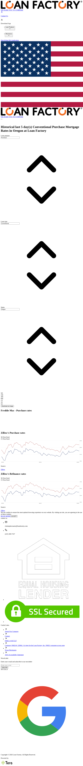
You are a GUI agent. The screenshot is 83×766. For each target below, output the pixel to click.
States (3, 307)
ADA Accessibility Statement (14, 655)
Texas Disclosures (10, 650)
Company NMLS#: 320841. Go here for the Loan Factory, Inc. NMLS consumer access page (35, 645)
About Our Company (12, 631)
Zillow (3, 469)
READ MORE (6, 516)
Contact (7, 636)
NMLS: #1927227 (11, 641)
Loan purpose (5, 135)
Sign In (3, 40)
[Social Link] (41, 751)
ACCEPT (14, 516)
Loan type (4, 221)
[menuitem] (10, 28)
